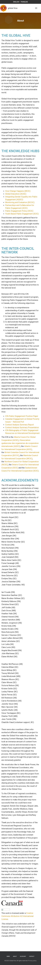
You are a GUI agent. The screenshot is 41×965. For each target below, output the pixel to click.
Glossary (23, 956)
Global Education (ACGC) (15, 194)
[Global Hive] (12, 8)
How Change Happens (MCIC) (17, 191)
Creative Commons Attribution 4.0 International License (17, 916)
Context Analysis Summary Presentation (22, 427)
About (15, 956)
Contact (31, 956)
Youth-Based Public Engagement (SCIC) (22, 214)
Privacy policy (32, 960)
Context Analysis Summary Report (19, 425)
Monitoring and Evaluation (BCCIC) (19, 202)
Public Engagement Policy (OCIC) (19, 211)
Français (24, 2)
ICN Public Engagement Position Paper (21, 416)
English (16, 2)
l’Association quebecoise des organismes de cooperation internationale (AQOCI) (20, 443)
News (8, 956)
